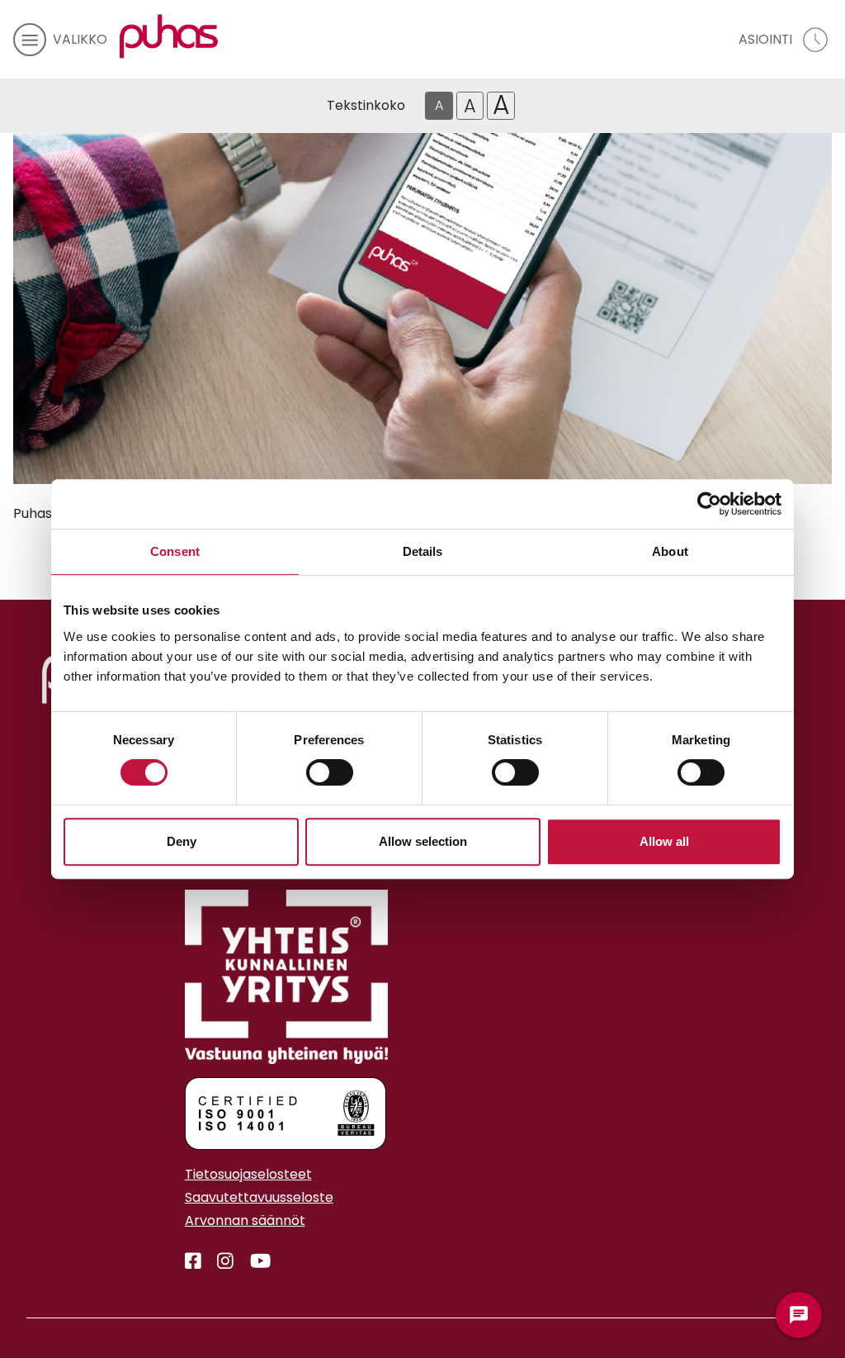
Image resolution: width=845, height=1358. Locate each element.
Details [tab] (423, 551)
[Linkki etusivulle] (169, 36)
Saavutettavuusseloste (259, 1197)
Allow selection (423, 841)
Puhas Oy (43, 513)
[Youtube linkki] (254, 1261)
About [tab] (670, 551)
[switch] (329, 772)
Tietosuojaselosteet (248, 1174)
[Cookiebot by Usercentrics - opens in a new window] (709, 503)
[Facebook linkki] (186, 1261)
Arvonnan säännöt (245, 1220)
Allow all (664, 841)
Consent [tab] (175, 551)
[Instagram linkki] (219, 1261)
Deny (181, 841)
